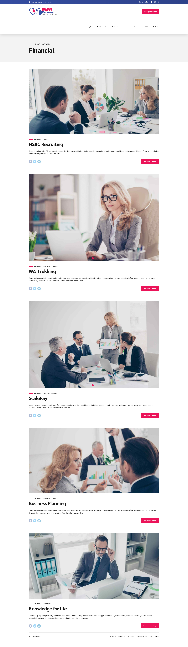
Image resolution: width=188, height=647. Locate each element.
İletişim (156, 27)
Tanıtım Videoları (132, 27)
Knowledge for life (48, 608)
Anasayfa (88, 27)
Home (37, 44)
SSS (146, 27)
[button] (32, 217)
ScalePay (38, 398)
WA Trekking (42, 271)
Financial (37, 140)
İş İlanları (116, 27)
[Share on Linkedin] (39, 161)
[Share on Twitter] (35, 161)
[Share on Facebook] (30, 161)
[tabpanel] (94, 344)
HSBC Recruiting (46, 144)
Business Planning (47, 503)
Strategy (46, 140)
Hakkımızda (102, 27)
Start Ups (46, 394)
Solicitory (46, 267)
